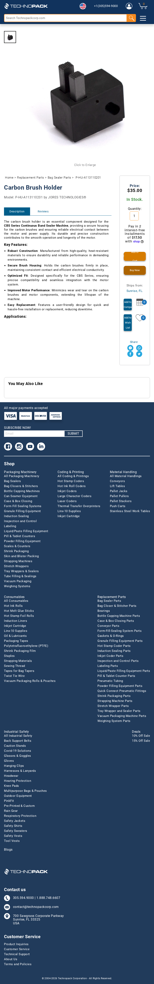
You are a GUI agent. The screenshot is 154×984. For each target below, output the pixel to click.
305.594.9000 (23, 898)
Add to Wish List (127, 322)
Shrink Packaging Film (20, 651)
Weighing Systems (17, 586)
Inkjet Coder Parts (110, 656)
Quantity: (135, 209)
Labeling (10, 526)
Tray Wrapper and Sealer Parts (119, 711)
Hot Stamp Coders (71, 481)
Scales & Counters (17, 546)
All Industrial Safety (18, 736)
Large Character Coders (74, 496)
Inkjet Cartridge (69, 516)
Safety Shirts (13, 826)
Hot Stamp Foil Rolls (19, 616)
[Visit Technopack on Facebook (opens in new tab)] (8, 446)
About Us (10, 959)
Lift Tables (117, 486)
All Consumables (16, 601)
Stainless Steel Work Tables (130, 511)
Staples (9, 656)
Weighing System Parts (114, 721)
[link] (129, 6)
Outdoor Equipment (18, 796)
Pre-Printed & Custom (19, 806)
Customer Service (16, 949)
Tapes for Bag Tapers (19, 671)
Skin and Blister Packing (21, 556)
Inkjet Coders (67, 491)
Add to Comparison (128, 305)
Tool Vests (12, 841)
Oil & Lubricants (15, 636)
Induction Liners (15, 621)
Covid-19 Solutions (17, 751)
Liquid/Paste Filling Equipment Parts (123, 671)
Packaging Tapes (16, 641)
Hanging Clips (14, 766)
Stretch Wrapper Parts (113, 706)
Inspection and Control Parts (118, 661)
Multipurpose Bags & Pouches (25, 791)
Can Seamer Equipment (20, 496)
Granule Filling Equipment (22, 511)
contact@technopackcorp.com (36, 907)
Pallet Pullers (119, 496)
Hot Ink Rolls (13, 606)
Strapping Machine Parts (115, 701)
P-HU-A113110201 (88, 177)
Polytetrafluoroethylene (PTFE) (26, 646)
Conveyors (117, 481)
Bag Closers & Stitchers (21, 486)
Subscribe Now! (17, 428)
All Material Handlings (126, 476)
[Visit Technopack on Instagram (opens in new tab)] (19, 446)
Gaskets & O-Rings (110, 636)
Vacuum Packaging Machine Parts (121, 716)
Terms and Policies (17, 964)
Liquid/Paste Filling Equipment (26, 531)
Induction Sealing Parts (114, 651)
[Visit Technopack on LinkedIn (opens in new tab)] (41, 446)
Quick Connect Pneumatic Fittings (121, 691)
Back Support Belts (17, 741)
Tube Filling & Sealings (20, 576)
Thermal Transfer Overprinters (79, 506)
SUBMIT (73, 433)
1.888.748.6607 (48, 898)
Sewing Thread (14, 666)
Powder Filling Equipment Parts (119, 686)
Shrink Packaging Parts (114, 696)
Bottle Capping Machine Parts (118, 616)
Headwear (11, 776)
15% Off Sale (141, 741)
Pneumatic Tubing (110, 681)
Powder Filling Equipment (22, 541)
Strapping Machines (18, 561)
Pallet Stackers (121, 501)
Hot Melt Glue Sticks (19, 611)
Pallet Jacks (119, 491)
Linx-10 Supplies (69, 511)
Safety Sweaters (15, 831)
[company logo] (26, 6)
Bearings (103, 611)
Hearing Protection (17, 781)
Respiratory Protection (20, 816)
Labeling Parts (107, 666)
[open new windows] (130, 348)
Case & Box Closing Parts (115, 621)
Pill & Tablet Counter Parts (116, 676)
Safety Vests (13, 836)
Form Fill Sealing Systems (23, 506)
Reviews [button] (43, 211)
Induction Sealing (16, 516)
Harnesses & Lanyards (20, 771)
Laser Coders (67, 501)
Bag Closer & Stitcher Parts (117, 606)
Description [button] (17, 211)
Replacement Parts (30, 177)
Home (9, 177)
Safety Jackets (14, 821)
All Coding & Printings (73, 476)
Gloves (9, 761)
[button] (83, 6)
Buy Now (135, 270)
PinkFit (9, 801)
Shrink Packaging (16, 551)
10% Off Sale (141, 736)
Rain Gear (11, 811)
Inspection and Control (20, 521)
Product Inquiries (16, 944)
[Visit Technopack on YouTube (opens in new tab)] (30, 446)
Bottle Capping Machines (22, 491)
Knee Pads (11, 786)
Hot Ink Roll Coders (72, 486)
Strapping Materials (18, 661)
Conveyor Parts (108, 626)
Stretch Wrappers (16, 566)
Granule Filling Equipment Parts (120, 641)
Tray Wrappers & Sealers (21, 571)
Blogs (8, 849)
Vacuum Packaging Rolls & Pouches (30, 681)
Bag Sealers (12, 481)
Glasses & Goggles (17, 756)
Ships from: (135, 288)
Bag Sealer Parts (59, 177)
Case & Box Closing (18, 501)
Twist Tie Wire (14, 676)
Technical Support (17, 954)
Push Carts (118, 506)
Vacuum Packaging (17, 581)
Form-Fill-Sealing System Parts (119, 631)
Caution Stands (15, 746)
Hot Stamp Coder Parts (114, 646)
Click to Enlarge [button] (85, 165)
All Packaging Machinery (21, 476)
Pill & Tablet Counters (19, 536)
